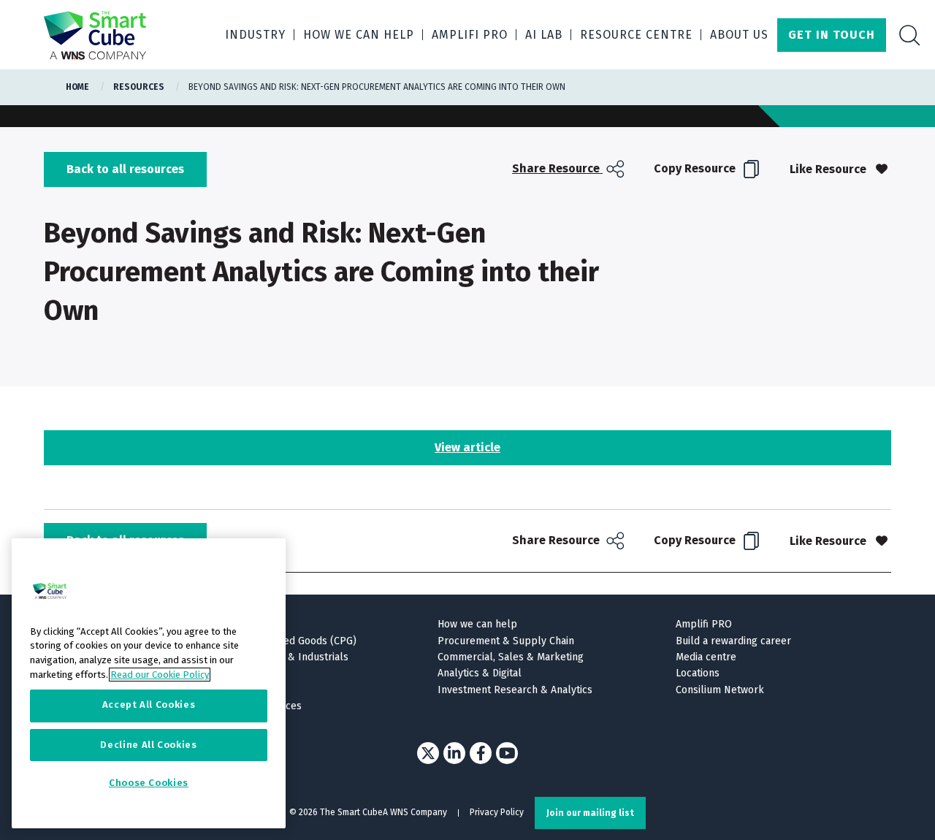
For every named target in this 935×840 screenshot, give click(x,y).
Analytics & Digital (480, 673)
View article (467, 447)
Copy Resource (696, 168)
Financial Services (241, 673)
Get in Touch (831, 35)
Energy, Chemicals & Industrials (274, 657)
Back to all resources (125, 169)
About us (739, 35)
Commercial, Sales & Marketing (511, 657)
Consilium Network (720, 690)
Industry (255, 35)
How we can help (358, 35)
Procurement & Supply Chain (506, 641)
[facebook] (481, 753)
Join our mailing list (590, 813)
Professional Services (251, 706)
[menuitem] (570, 169)
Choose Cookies (148, 783)
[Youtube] (507, 753)
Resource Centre (636, 35)
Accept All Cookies (149, 705)
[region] (149, 683)
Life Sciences (230, 690)
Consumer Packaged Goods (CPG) (278, 641)
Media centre (706, 657)
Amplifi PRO (470, 35)
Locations (698, 673)
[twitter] (428, 753)
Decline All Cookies (148, 744)
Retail (213, 722)
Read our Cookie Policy (159, 674)
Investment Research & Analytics (515, 690)
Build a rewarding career (733, 641)
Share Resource (557, 168)
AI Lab (543, 35)
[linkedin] (454, 753)
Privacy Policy (497, 812)
